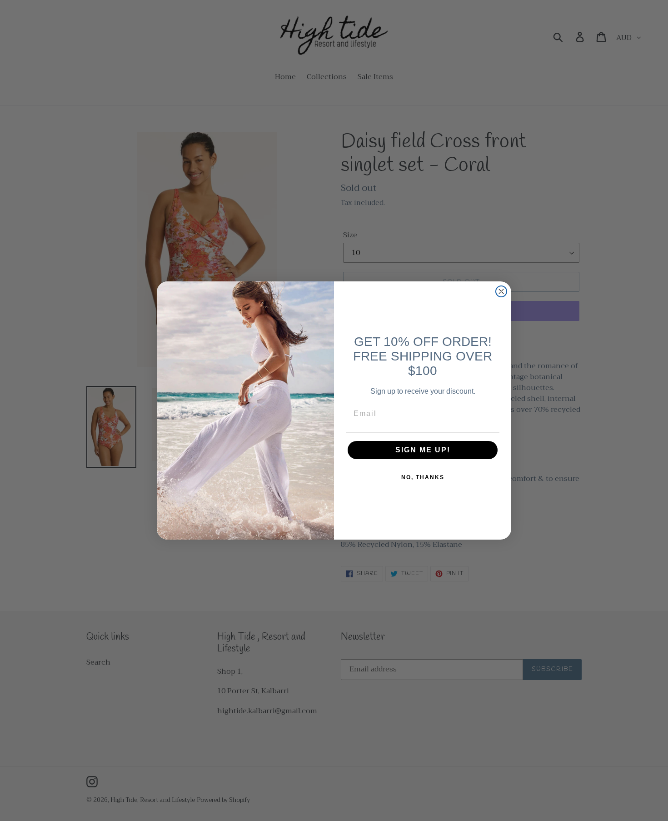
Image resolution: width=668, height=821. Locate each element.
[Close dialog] (501, 291)
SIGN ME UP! (422, 450)
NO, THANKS (422, 477)
